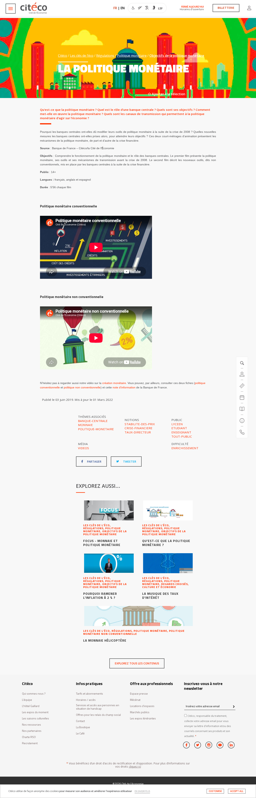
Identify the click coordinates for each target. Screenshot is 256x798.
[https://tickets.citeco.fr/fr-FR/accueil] (242, 386)
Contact (80, 721)
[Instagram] (208, 745)
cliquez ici (135, 766)
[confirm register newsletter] (234, 707)
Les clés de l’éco (81, 55)
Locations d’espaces (142, 706)
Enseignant (181, 432)
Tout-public (181, 436)
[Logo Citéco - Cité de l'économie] (34, 8)
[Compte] (249, 8)
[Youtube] (220, 745)
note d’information (124, 387)
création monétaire (114, 383)
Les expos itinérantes (143, 718)
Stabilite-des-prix (140, 424)
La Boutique (83, 727)
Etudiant (179, 428)
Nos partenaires (31, 731)
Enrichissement (184, 448)
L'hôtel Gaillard (30, 706)
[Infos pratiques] (242, 420)
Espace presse (139, 694)
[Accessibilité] (147, 8)
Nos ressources (31, 725)
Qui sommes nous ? (34, 694)
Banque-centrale (93, 421)
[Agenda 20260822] (242, 397)
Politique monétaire (132, 55)
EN (123, 8)
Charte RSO (29, 737)
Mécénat (135, 700)
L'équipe (27, 700)
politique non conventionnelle (82, 387)
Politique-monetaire (96, 429)
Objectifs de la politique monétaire (176, 55)
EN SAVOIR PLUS (142, 791)
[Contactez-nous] (242, 432)
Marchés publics (139, 712)
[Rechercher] (242, 409)
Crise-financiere (138, 428)
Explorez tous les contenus (137, 663)
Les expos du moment (35, 712)
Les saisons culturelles (35, 718)
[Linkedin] (231, 745)
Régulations (105, 55)
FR (115, 8)
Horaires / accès (86, 700)
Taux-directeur (138, 432)
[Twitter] (197, 745)
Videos (83, 448)
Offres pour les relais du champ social (98, 715)
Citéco (62, 55)
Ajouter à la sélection (168, 94)
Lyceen (177, 424)
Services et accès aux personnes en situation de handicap (97, 707)
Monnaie (85, 425)
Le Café (80, 733)
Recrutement (30, 743)
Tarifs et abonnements (89, 694)
